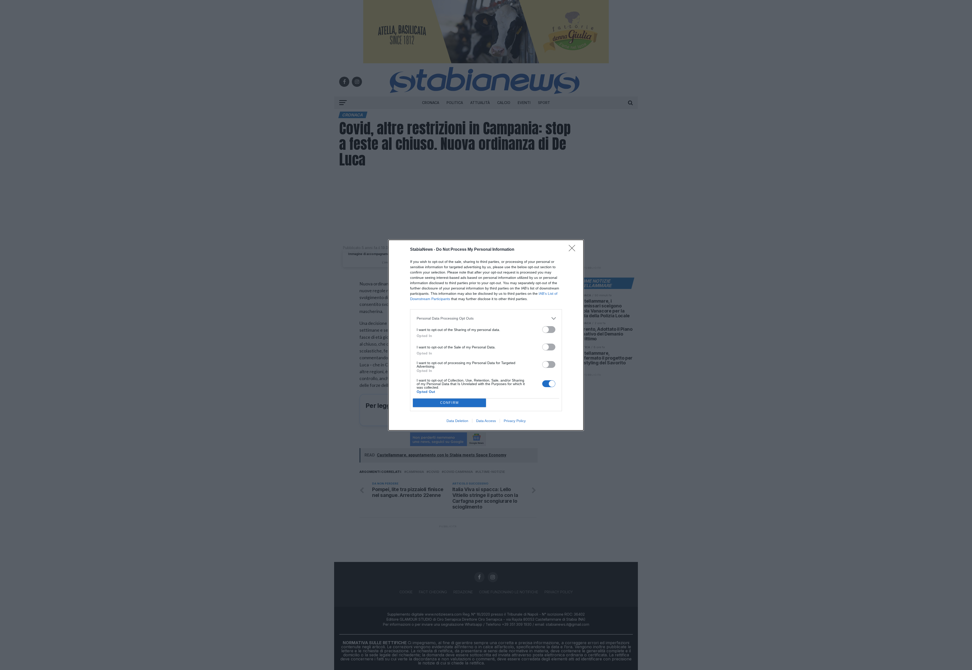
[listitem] (486, 318)
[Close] (573, 250)
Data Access (486, 421)
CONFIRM (449, 403)
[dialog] (486, 335)
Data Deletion (457, 421)
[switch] (548, 329)
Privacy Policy (515, 421)
